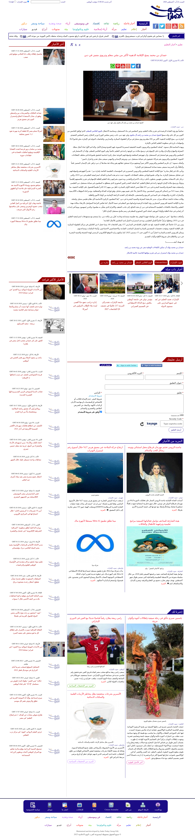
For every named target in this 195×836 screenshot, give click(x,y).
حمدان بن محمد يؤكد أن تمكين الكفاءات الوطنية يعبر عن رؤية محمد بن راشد (154, 247)
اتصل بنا (65, 810)
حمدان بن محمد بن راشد (121, 262)
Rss (94, 810)
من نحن (128, 810)
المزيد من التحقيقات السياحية (81, 686)
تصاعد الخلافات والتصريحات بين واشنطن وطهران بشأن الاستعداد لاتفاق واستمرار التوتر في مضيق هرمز (25, 116)
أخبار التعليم (169, 44)
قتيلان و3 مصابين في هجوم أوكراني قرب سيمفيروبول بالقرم (158, 36)
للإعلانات (79, 810)
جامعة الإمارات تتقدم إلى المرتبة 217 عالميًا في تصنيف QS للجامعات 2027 (112, 305)
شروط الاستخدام (95, 396)
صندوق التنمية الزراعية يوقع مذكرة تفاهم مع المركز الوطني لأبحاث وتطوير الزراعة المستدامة (26, 752)
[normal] (75, 44)
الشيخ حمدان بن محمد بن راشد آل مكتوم (146, 135)
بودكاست (158, 810)
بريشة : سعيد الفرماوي (26, 324)
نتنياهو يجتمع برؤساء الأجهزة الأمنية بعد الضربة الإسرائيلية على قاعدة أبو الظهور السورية (25, 188)
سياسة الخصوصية (33, 810)
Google (11, 2)
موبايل (50, 810)
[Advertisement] (79, 12)
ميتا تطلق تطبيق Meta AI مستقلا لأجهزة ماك (95, 521)
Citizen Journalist (111, 810)
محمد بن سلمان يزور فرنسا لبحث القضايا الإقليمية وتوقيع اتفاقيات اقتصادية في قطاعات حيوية (26, 152)
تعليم (180, 44)
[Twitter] (127, 367)
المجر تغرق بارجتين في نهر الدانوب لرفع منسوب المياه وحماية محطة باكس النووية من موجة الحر (81, 36)
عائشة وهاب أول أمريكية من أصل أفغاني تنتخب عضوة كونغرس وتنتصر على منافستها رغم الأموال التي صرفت (25, 206)
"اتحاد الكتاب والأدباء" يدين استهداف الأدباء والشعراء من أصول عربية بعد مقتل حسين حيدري (26, 446)
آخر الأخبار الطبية (135, 762)
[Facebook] (151, 367)
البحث (63, 2)
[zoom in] (71, 44)
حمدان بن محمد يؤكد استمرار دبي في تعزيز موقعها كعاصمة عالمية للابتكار (155, 253)
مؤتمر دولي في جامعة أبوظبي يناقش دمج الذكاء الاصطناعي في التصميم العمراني (139, 302)
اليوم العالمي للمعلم (94, 131)
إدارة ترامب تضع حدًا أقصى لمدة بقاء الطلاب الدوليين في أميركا (85, 305)
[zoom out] (79, 44)
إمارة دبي (104, 262)
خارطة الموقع (143, 810)
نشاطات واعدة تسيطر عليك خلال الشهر (25, 460)
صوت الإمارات (22, 2)
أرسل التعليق (176, 430)
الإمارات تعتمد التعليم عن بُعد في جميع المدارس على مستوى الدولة (167, 302)
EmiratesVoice (161, 262)
